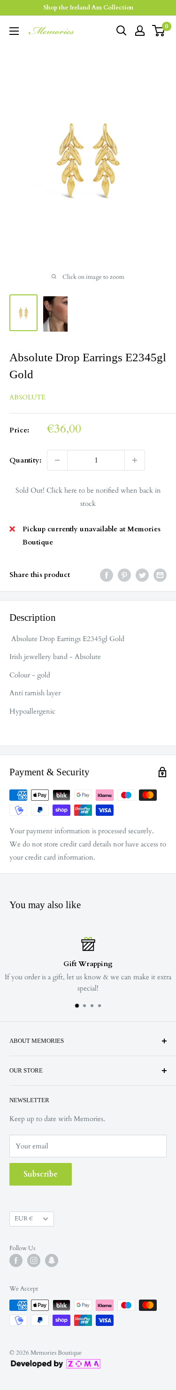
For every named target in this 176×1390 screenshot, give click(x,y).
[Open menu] (14, 31)
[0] (159, 30)
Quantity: (25, 460)
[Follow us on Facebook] (16, 1260)
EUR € (24, 1218)
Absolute (27, 397)
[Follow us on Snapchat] (51, 1260)
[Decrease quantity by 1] (57, 460)
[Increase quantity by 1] (135, 460)
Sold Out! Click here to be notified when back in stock (88, 497)
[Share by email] (160, 575)
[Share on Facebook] (106, 575)
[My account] (140, 30)
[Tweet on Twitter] (142, 575)
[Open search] (121, 30)
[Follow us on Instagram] (33, 1260)
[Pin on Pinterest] (124, 575)
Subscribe (40, 1174)
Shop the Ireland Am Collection (88, 7)
